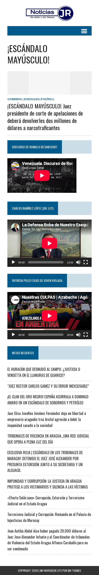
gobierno (14, 99)
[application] (49, 243)
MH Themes (74, 570)
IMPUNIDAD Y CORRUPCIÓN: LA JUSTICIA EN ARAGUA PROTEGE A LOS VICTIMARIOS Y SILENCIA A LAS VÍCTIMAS (47, 484)
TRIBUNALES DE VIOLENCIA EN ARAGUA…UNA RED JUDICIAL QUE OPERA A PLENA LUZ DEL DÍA (48, 439)
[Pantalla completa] (85, 262)
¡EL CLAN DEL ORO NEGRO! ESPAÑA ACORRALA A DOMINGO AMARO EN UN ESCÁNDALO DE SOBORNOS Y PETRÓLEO (47, 399)
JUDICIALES (31, 99)
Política (47, 99)
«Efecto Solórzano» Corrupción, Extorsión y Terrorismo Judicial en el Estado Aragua (45, 500)
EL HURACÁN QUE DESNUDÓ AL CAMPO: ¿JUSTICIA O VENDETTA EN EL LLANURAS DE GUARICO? (43, 372)
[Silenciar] (78, 262)
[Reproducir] (13, 262)
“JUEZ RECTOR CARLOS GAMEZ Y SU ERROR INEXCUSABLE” (48, 386)
